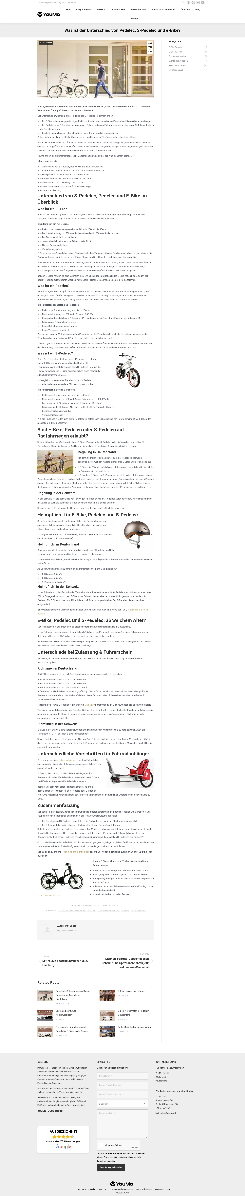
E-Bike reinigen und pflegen (131, 991)
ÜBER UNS (42, 1062)
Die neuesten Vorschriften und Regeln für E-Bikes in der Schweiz (73, 1029)
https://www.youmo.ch (66, 930)
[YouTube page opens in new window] (203, 3)
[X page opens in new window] (193, 3)
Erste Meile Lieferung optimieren (134, 1027)
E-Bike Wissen (46, 43)
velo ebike (125, 910)
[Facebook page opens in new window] (189, 3)
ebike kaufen (63, 910)
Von (100, 905)
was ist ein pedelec (138, 910)
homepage (91, 910)
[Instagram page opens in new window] (198, 3)
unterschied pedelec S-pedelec (108, 910)
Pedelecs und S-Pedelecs (75, 851)
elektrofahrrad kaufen (77, 910)
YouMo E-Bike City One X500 (48, 895)
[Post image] (45, 995)
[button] (63, 1139)
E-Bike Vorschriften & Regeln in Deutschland (133, 1013)
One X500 (90, 704)
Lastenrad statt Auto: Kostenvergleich (66, 1013)
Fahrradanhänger (67, 760)
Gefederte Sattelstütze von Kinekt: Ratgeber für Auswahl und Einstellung (73, 995)
